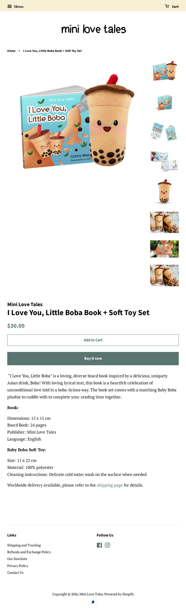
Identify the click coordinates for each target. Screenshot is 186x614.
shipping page (110, 485)
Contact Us (15, 572)
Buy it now (93, 358)
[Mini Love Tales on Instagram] (107, 546)
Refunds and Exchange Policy (29, 552)
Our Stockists (17, 558)
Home (11, 51)
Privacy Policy (17, 565)
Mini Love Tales (91, 594)
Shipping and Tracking (24, 545)
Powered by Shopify (119, 594)
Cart (175, 6)
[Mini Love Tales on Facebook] (99, 546)
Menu (18, 6)
